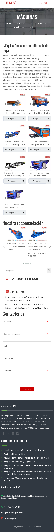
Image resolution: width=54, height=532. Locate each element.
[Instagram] (17, 433)
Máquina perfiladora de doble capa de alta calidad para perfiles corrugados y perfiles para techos (14, 205)
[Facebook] (3, 433)
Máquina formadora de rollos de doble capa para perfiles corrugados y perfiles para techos (39, 174)
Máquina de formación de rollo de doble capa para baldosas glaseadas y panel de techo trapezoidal (14, 111)
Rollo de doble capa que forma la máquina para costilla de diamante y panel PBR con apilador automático (14, 174)
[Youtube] (13, 433)
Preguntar (12, 118)
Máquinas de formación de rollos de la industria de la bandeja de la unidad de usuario (27, 472)
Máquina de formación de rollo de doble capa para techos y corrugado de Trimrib (14, 143)
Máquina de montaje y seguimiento (20, 461)
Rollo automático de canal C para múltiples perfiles (16, 246)
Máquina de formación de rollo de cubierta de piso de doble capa (39, 111)
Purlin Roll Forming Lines (15, 454)
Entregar (28, 389)
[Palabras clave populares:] (49, 270)
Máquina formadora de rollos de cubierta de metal (26, 458)
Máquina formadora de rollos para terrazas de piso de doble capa (39, 143)
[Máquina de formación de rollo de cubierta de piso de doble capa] (39, 101)
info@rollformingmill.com (32, 297)
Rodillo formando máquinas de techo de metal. (25, 450)
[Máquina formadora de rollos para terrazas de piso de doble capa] (39, 132)
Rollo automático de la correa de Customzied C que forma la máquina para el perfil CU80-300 (37, 249)
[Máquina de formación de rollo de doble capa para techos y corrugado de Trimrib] (14, 132)
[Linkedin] (8, 433)
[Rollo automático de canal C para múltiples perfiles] (16, 234)
